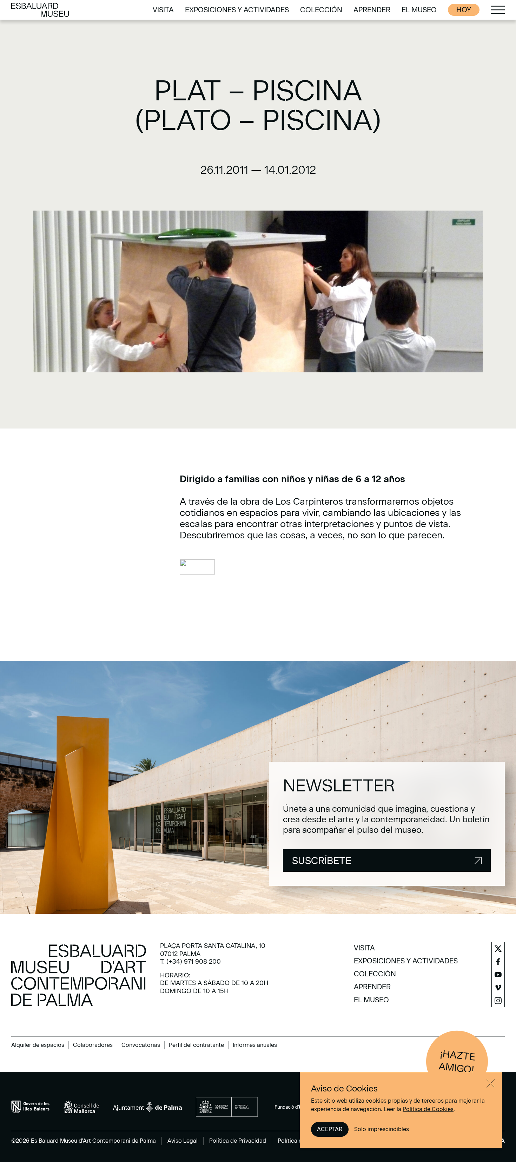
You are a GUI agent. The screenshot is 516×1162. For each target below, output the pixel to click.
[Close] (491, 1083)
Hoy (463, 10)
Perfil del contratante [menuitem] (196, 1045)
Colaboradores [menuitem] (93, 1045)
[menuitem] (163, 9)
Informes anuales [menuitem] (255, 1045)
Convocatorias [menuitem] (140, 1045)
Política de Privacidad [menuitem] (237, 1140)
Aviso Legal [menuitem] (182, 1140)
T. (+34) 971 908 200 (190, 961)
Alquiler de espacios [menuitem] (37, 1045)
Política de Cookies (428, 1109)
